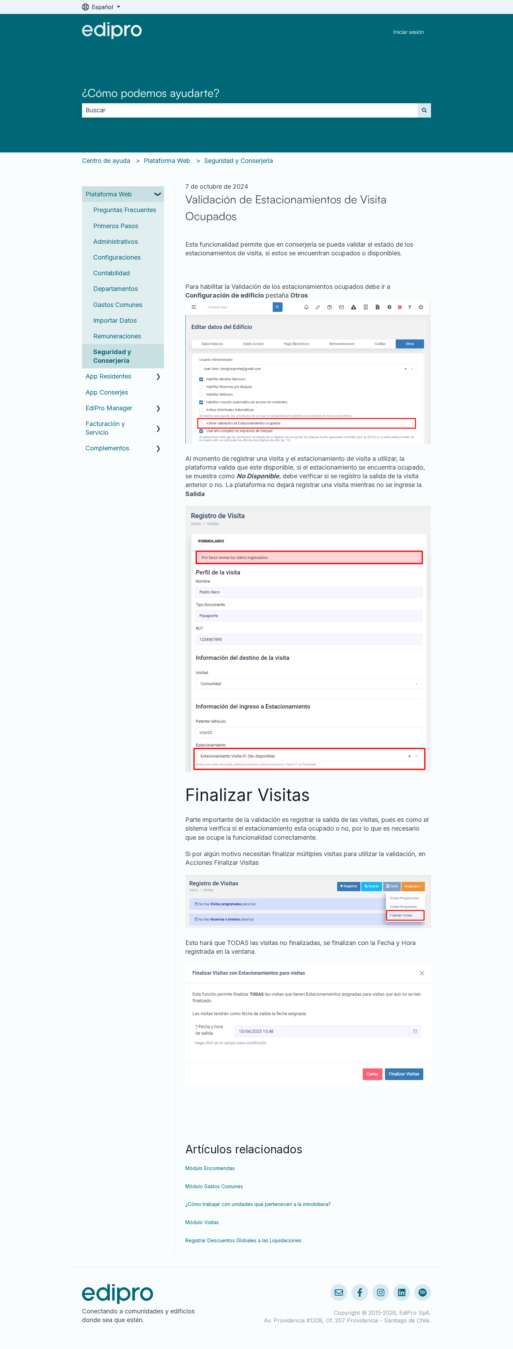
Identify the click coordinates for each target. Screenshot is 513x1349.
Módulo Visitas (202, 1222)
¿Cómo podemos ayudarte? (150, 93)
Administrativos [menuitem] (115, 241)
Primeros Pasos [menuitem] (115, 226)
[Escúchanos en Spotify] (422, 1292)
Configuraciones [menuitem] (117, 257)
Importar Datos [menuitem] (115, 320)
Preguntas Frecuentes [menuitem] (124, 209)
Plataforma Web (167, 160)
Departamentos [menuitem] (115, 288)
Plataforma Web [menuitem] (109, 194)
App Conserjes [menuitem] (107, 392)
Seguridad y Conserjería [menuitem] (112, 356)
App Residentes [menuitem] (108, 376)
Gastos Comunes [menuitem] (117, 304)
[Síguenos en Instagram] (380, 1292)
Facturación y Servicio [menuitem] (105, 428)
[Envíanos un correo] (338, 1292)
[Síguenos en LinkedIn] (401, 1292)
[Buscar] (424, 110)
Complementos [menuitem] (107, 448)
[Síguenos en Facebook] (359, 1292)
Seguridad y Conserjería (238, 160)
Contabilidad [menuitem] (111, 273)
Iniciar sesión (408, 31)
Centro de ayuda (106, 160)
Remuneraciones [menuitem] (117, 336)
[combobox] (250, 110)
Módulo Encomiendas (210, 1168)
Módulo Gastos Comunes (214, 1186)
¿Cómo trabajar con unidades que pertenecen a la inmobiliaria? (258, 1204)
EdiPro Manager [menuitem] (109, 408)
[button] (158, 194)
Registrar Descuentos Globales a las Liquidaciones (243, 1240)
